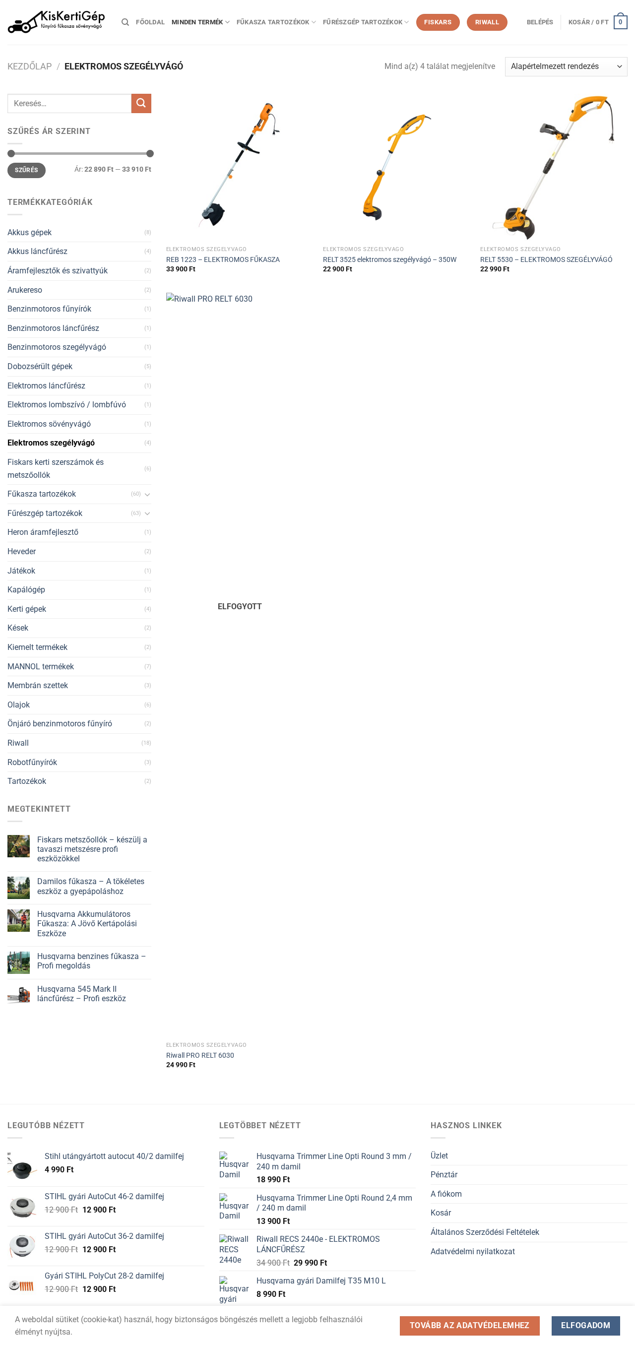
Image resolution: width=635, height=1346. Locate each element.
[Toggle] (147, 494)
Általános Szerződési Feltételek (485, 1232)
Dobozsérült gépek (39, 366)
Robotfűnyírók (32, 762)
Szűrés (26, 170)
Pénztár (444, 1174)
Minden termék (197, 22)
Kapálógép (26, 589)
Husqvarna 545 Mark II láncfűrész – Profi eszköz (81, 993)
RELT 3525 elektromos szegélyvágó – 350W (389, 260)
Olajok (18, 704)
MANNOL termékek (40, 666)
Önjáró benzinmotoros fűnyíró (59, 723)
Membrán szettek (37, 685)
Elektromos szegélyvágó (51, 443)
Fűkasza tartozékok (273, 22)
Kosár (441, 1213)
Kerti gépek (26, 609)
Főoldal (150, 22)
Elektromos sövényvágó (49, 424)
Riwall (18, 743)
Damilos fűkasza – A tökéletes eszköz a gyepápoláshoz (90, 886)
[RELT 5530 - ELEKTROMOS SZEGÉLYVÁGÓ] (554, 167)
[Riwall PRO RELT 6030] (240, 665)
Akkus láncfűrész (37, 251)
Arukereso (24, 290)
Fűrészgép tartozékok (362, 22)
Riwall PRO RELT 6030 (200, 1055)
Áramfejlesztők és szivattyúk (57, 270)
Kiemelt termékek (37, 647)
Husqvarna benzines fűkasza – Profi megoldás (91, 961)
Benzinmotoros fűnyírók (49, 309)
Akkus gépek (29, 232)
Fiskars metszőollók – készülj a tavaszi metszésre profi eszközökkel (92, 849)
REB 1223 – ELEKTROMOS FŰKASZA (223, 260)
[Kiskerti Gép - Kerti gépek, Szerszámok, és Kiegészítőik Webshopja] (57, 22)
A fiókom (446, 1194)
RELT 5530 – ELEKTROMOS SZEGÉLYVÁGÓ (546, 260)
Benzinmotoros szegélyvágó (56, 347)
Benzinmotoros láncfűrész (53, 328)
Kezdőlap (29, 66)
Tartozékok (26, 781)
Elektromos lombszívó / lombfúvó (66, 404)
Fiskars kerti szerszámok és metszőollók (55, 468)
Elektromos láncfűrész (46, 385)
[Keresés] (125, 22)
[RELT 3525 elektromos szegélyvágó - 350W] (396, 167)
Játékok (21, 571)
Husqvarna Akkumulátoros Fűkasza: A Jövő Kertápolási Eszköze (87, 923)
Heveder (21, 551)
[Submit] (141, 103)
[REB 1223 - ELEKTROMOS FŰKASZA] (240, 167)
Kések (17, 628)
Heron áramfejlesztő (42, 532)
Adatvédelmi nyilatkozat (473, 1251)
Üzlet (439, 1155)
